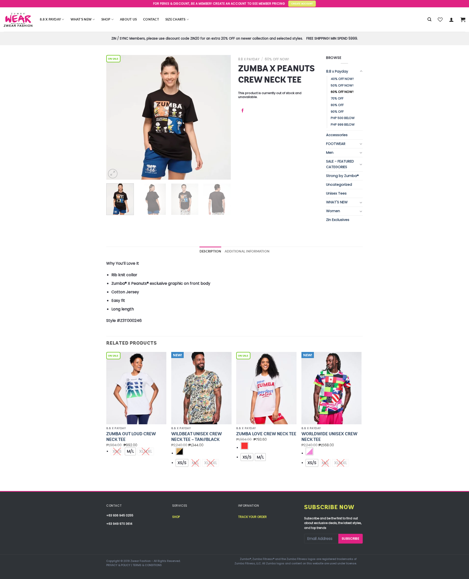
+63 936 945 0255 (119, 515)
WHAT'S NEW (337, 202)
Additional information (247, 251)
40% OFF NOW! (342, 78)
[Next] (222, 117)
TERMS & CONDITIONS (147, 565)
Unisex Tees (336, 193)
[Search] (429, 19)
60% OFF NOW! (277, 59)
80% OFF (337, 105)
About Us (128, 19)
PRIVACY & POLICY (118, 565)
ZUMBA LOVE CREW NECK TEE (266, 434)
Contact (151, 19)
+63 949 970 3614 (119, 524)
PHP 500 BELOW (343, 118)
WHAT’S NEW (81, 19)
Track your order (252, 517)
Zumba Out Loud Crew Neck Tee (131, 436)
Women (333, 210)
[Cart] (462, 19)
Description (210, 251)
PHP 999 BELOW (343, 124)
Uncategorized (339, 184)
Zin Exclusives (337, 219)
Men (329, 152)
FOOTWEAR (335, 143)
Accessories (337, 134)
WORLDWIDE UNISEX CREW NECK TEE (329, 436)
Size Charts (175, 19)
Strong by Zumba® (342, 175)
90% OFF (337, 111)
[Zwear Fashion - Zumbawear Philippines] (18, 19)
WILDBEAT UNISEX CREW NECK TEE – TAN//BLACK (196, 436)
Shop (105, 19)
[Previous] (114, 117)
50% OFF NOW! (342, 85)
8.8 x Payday (50, 19)
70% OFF (337, 98)
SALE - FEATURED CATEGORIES (340, 164)
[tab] (210, 251)
